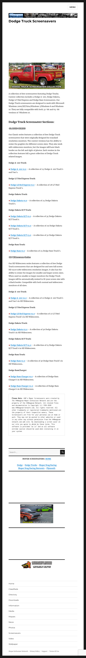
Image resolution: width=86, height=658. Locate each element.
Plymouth (50, 468)
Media (11, 611)
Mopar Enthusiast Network (18, 651)
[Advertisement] (37, 43)
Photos (12, 628)
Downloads (14, 600)
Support (44, 651)
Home (11, 584)
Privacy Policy (35, 651)
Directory (13, 595)
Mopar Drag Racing (48, 465)
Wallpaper (13, 644)
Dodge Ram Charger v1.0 (22, 376)
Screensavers (14, 633)
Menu (73, 7)
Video (11, 639)
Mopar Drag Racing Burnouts (31, 468)
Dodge (20, 465)
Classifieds (13, 589)
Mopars (12, 617)
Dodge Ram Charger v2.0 (22, 386)
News (11, 622)
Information (14, 606)
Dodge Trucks (31, 465)
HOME (48, 459)
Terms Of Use (54, 651)
